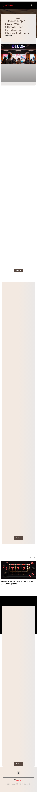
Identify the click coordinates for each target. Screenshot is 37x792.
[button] (18, 773)
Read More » (9, 35)
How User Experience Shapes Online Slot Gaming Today (17, 582)
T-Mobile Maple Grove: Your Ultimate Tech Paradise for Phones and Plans (17, 27)
